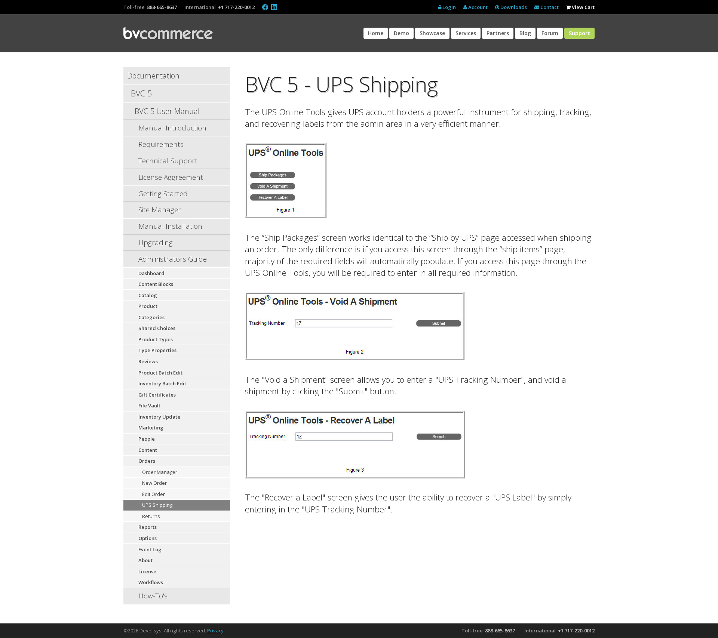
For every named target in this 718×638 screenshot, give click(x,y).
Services (465, 33)
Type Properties (157, 350)
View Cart (583, 7)
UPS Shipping (157, 505)
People (146, 438)
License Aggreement (170, 177)
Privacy (215, 630)
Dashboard (151, 273)
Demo (401, 33)
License (147, 571)
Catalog (147, 295)
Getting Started (163, 193)
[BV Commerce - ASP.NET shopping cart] (168, 33)
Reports (147, 527)
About (145, 560)
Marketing (150, 427)
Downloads (513, 7)
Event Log (150, 549)
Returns (151, 516)
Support (579, 33)
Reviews (148, 361)
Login (448, 7)
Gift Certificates (157, 394)
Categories (151, 317)
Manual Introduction (172, 128)
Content (147, 450)
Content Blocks (155, 284)
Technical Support (167, 161)
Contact (549, 7)
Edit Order (153, 494)
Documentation (153, 75)
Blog (525, 33)
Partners (498, 33)
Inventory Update (159, 416)
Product (147, 306)
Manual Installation (170, 226)
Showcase (432, 33)
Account (477, 7)
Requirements (161, 144)
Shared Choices (156, 328)
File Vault (149, 405)
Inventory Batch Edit (162, 383)
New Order (154, 483)
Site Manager (159, 210)
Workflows (150, 582)
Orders (146, 460)
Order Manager (159, 472)
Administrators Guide (172, 259)
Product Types (155, 339)
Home (375, 33)
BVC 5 (141, 93)
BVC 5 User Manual (167, 111)
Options (147, 538)
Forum (549, 33)
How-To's (153, 596)
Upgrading (155, 242)
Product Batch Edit (160, 372)
